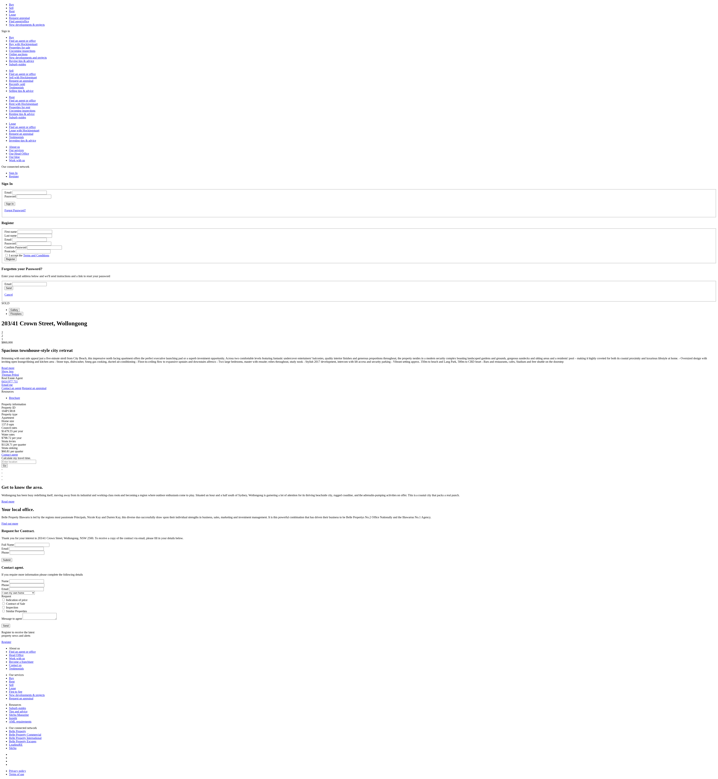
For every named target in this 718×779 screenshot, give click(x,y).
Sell (11, 8)
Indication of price (16, 600)
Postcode (9, 251)
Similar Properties (16, 611)
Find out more (9, 523)
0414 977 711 (9, 381)
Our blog (14, 157)
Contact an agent (11, 388)
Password (10, 196)
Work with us (17, 160)
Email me (7, 384)
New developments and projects (28, 57)
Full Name (7, 544)
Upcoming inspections (22, 50)
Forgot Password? (15, 210)
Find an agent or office (22, 40)
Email (7, 192)
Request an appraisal (21, 80)
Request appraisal (19, 18)
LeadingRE (16, 744)
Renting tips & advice (22, 114)
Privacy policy (17, 770)
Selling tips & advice (21, 90)
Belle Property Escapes (22, 741)
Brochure (14, 397)
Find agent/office (19, 21)
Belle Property (17, 731)
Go (4, 465)
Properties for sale (19, 47)
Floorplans (16, 313)
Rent (12, 11)
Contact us (15, 665)
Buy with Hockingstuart (23, 44)
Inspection (12, 607)
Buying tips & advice (21, 61)
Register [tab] (14, 176)
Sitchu (12, 748)
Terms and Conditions (36, 255)
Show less (7, 371)
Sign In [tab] (13, 173)
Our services (16, 150)
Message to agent (11, 618)
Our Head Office (19, 153)
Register (6, 642)
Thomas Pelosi (10, 374)
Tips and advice (18, 711)
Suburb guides (17, 64)
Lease (12, 14)
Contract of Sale (15, 603)
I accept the (29, 255)
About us (14, 146)
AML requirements (20, 721)
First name (10, 231)
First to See (15, 691)
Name (5, 581)
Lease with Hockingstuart (24, 130)
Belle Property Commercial (25, 734)
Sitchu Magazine (19, 714)
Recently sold (17, 84)
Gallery (14, 310)
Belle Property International (25, 738)
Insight (13, 718)
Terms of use (16, 774)
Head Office (16, 655)
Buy (11, 4)
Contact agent (9, 454)
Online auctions (18, 54)
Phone (5, 552)
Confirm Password (15, 247)
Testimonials (16, 87)
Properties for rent (19, 107)
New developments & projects (27, 24)
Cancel (8, 294)
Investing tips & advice (22, 140)
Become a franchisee (21, 661)
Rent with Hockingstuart (23, 104)
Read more (7, 368)
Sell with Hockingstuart (23, 77)
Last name (10, 235)
